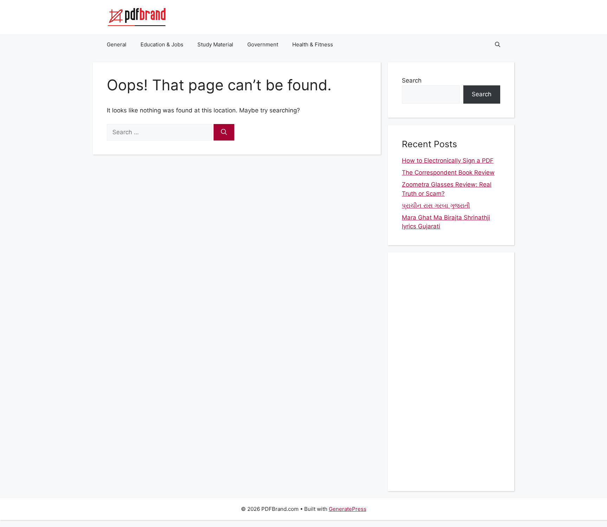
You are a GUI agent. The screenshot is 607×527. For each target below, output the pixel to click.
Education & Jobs (162, 44)
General (116, 44)
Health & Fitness (312, 44)
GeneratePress (347, 509)
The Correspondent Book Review (448, 172)
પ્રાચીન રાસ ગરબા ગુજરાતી (436, 205)
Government (262, 44)
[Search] (224, 132)
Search (412, 80)
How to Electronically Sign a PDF (448, 160)
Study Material (215, 44)
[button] (497, 44)
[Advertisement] (451, 371)
